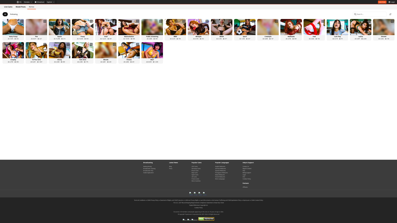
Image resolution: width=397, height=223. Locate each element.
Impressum (246, 200)
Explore (49, 2)
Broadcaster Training (149, 168)
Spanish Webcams (220, 170)
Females (27, 2)
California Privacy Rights (192, 200)
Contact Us (246, 166)
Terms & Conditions (139, 200)
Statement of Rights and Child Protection (171, 200)
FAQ (244, 170)
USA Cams (195, 166)
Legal (244, 175)
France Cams (195, 179)
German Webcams (220, 168)
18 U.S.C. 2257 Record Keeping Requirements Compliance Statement (193, 203)
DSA (244, 177)
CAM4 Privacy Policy (152, 200)
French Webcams (220, 177)
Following (14, 14)
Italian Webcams (220, 175)
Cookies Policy (247, 179)
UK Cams (194, 177)
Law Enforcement (205, 200)
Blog (170, 166)
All (5, 14)
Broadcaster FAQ (148, 170)
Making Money (147, 166)
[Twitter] (200, 193)
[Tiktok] (191, 193)
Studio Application (148, 173)
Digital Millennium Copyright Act (198, 205)
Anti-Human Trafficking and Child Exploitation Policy (226, 200)
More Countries (196, 181)
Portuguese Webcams (221, 173)
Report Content (247, 168)
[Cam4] (7, 2)
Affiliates (245, 187)
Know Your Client (219, 203)
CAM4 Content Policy (257, 200)
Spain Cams (195, 175)
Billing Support (247, 173)
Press (170, 168)
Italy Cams (195, 173)
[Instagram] (195, 193)
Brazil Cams (195, 170)
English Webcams (220, 166)
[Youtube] (204, 193)
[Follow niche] (21, 21)
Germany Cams (196, 168)
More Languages (220, 179)
